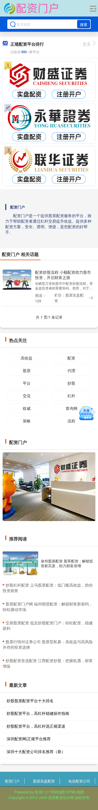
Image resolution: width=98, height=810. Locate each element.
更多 (87, 44)
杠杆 (71, 395)
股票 (27, 370)
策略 (27, 420)
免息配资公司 (79, 781)
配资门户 (12, 781)
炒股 (71, 383)
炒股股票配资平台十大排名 (30, 700)
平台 (27, 383)
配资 (71, 358)
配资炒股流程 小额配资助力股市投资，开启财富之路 (63, 274)
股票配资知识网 (61, 797)
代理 (71, 370)
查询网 (71, 408)
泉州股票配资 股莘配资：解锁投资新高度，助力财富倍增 (67, 563)
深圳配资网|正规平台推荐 (29, 738)
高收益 (26, 358)
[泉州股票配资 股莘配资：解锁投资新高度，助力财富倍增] (20, 563)
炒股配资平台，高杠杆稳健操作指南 (38, 713)
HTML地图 (75, 792)
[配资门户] (31, 8)
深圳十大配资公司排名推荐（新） (36, 751)
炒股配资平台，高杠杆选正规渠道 (36, 726)
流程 (71, 420)
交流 (27, 395)
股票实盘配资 (44, 781)
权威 (27, 408)
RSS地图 (58, 792)
